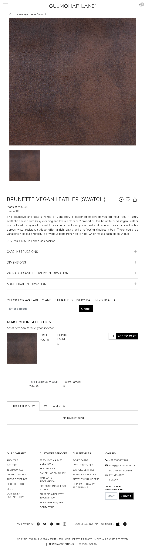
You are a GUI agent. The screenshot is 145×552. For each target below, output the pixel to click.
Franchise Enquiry (51, 502)
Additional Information (26, 284)
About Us (13, 460)
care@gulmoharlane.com (122, 465)
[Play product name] (121, 199)
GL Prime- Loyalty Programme (83, 486)
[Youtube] (58, 524)
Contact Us (47, 507)
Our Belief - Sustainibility (15, 495)
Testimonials (15, 469)
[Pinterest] (51, 524)
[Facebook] (38, 524)
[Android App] (125, 524)
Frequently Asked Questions (51, 462)
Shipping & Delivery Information (52, 496)
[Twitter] (45, 524)
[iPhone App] (117, 524)
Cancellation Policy (53, 473)
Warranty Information (48, 480)
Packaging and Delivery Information (37, 273)
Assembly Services (84, 474)
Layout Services (82, 465)
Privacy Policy (88, 544)
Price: (44, 335)
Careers (12, 465)
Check (85, 309)
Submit (126, 496)
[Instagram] (65, 524)
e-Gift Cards (80, 460)
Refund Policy (49, 468)
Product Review (23, 406)
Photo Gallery (16, 474)
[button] (134, 6)
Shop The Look (16, 484)
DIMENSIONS (16, 262)
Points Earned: (62, 337)
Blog (10, 488)
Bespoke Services (83, 469)
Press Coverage (17, 479)
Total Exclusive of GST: (43, 381)
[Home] (72, 5)
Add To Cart (127, 336)
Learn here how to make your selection (30, 328)
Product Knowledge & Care (53, 488)
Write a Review (54, 406)
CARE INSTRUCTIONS (22, 251)
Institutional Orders (85, 479)
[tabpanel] (24, 165)
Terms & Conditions (61, 544)
